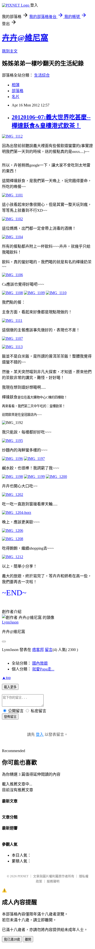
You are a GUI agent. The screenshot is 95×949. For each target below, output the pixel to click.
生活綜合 (42, 75)
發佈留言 (10, 717)
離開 (28, 939)
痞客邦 (38, 650)
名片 (15, 97)
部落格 (17, 91)
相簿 (15, 85)
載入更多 (10, 687)
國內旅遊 (40, 663)
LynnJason (10, 622)
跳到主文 (10, 51)
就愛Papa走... (43, 669)
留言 (49, 650)
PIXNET (23, 876)
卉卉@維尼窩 (25, 37)
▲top (6, 678)
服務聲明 (53, 881)
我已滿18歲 (12, 939)
